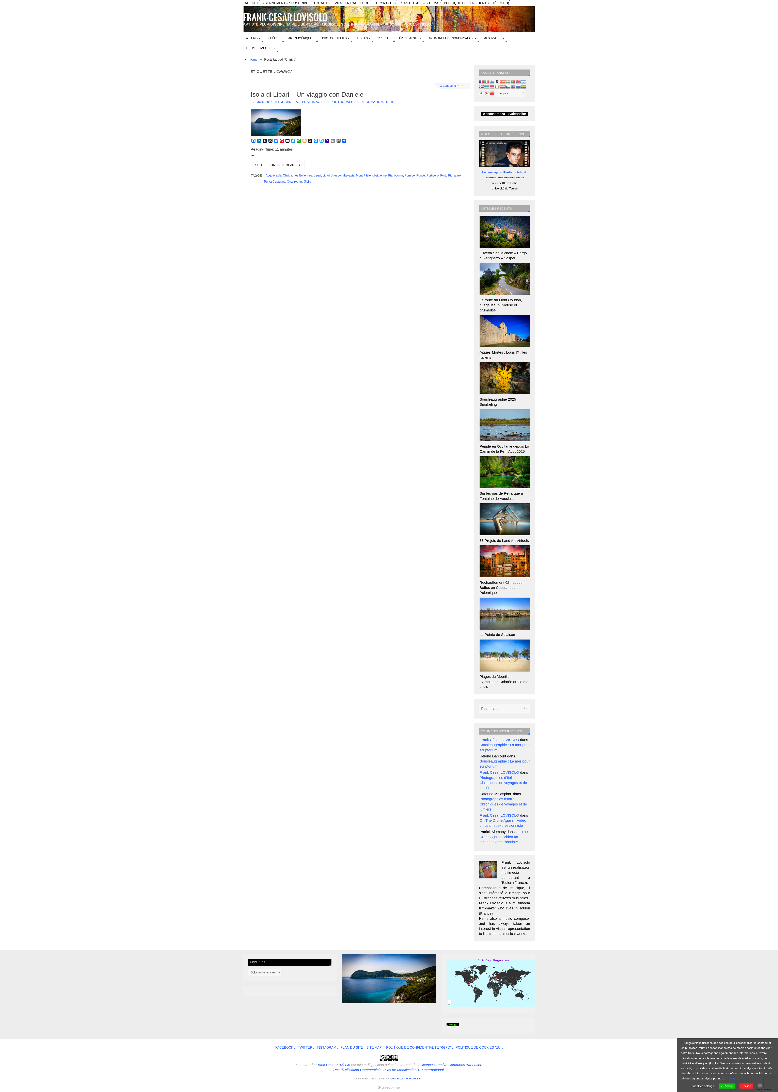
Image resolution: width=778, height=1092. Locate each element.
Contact (319, 3)
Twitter (305, 1047)
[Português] (513, 81)
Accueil (252, 3)
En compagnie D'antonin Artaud (504, 172)
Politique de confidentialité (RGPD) (476, 3)
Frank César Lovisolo (333, 1065)
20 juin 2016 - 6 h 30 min (272, 102)
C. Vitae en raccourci (350, 3)
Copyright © (385, 3)
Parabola (396, 1078)
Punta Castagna (274, 181)
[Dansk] (502, 86)
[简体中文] (492, 93)
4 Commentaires (453, 86)
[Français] (481, 81)
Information (371, 102)
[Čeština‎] (508, 86)
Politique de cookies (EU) (478, 1047)
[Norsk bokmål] (513, 86)
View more (732, 1078)
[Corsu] (497, 81)
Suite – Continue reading (277, 165)
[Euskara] (508, 81)
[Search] (525, 709)
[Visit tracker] (493, 1006)
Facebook (284, 1047)
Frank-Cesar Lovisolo (285, 17)
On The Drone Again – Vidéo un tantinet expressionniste (504, 837)
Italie (389, 102)
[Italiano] (486, 81)
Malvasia (348, 175)
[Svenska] (523, 86)
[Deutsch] (492, 86)
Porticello (432, 175)
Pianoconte (395, 175)
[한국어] (486, 93)
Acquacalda (273, 175)
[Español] (502, 81)
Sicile (307, 181)
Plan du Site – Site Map (420, 3)
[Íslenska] (481, 86)
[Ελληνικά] (492, 81)
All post (303, 102)
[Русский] (518, 86)
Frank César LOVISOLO (499, 740)
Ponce (420, 175)
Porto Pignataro (450, 175)
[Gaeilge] (497, 86)
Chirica (287, 175)
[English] (518, 81)
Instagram (326, 1047)
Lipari (317, 175)
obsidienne (379, 175)
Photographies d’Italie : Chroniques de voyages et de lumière (503, 783)
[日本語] (481, 93)
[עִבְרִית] (523, 81)
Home (253, 59)
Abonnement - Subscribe (504, 114)
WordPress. (414, 1078)
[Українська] (486, 86)
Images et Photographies (335, 102)
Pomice (410, 175)
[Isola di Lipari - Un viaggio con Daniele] (389, 1002)
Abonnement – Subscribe (285, 3)
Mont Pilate (363, 175)
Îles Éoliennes (303, 175)
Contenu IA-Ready (391, 1087)
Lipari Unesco (332, 175)
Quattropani (294, 181)
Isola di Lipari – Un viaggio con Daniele (307, 94)
